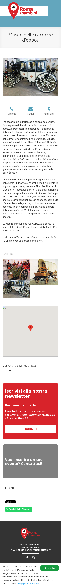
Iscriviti (30, 429)
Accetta (50, 568)
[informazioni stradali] (30, 331)
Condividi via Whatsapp (19, 509)
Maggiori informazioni (28, 583)
